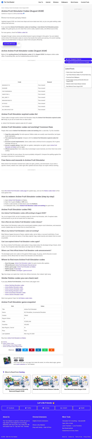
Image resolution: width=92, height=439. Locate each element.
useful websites (20, 364)
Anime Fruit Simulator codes (23, 263)
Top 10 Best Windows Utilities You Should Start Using (78, 74)
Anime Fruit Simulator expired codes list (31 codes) (17, 123)
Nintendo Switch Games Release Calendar (76, 83)
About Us (64, 436)
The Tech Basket (9, 2)
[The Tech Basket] (2, 2)
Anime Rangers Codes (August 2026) (12, 345)
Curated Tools (85, 2)
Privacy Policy (87, 436)
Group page (17, 268)
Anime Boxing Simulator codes (14, 291)
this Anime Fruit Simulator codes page (16, 191)
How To (41, 2)
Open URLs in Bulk (67, 423)
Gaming (6, 7)
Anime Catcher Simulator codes (14, 294)
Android (48, 2)
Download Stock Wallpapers (72, 77)
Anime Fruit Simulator (15, 200)
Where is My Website (39, 425)
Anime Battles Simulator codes (14, 287)
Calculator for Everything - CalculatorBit (73, 421)
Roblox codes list (22, 32)
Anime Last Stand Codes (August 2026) (12, 346)
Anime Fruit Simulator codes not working (32, 205)
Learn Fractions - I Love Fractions (72, 426)
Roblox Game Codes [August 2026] (74, 72)
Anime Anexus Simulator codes (14, 289)
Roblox (4, 343)
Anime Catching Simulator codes (14, 285)
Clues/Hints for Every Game (70, 430)
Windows (56, 2)
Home (2, 7)
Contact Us (71, 436)
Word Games (74, 2)
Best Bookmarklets (67, 428)
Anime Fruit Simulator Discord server (25, 265)
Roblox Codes (10, 343)
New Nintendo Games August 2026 (74, 86)
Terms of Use (78, 436)
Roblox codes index (49, 191)
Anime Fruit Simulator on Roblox (26, 267)
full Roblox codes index (25, 298)
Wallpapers (64, 2)
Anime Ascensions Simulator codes (15, 292)
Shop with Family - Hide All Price (42, 427)
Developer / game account (24, 270)
